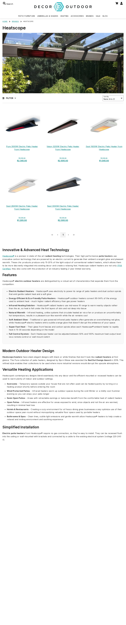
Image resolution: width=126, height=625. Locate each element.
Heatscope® (8, 256)
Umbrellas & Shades (47, 16)
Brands (90, 16)
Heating (64, 16)
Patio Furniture (26, 16)
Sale (98, 16)
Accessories (77, 16)
